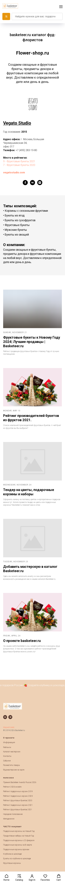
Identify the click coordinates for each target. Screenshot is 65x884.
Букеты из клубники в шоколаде (17, 858)
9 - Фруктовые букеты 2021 (19, 161)
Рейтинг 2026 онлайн (12, 787)
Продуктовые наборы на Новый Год (18, 836)
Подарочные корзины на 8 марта (17, 845)
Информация (9, 742)
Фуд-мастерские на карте (13, 770)
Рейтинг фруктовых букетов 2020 (17, 800)
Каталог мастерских (11, 752)
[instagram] (39, 182)
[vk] (32, 182)
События (7, 761)
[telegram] (10, 717)
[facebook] (25, 182)
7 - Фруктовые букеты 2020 (19, 165)
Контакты (7, 756)
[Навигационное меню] (61, 6)
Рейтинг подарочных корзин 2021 (18, 805)
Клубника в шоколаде (12, 854)
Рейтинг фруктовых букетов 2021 (17, 809)
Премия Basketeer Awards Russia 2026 (19, 782)
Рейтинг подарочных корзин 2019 (18, 791)
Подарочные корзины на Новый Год (18, 831)
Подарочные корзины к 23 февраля (18, 840)
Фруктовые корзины (12, 863)
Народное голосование (13, 814)
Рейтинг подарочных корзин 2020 (18, 796)
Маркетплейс (9, 727)
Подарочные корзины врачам (16, 849)
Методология (8, 819)
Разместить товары (11, 765)
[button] (6, 878)
